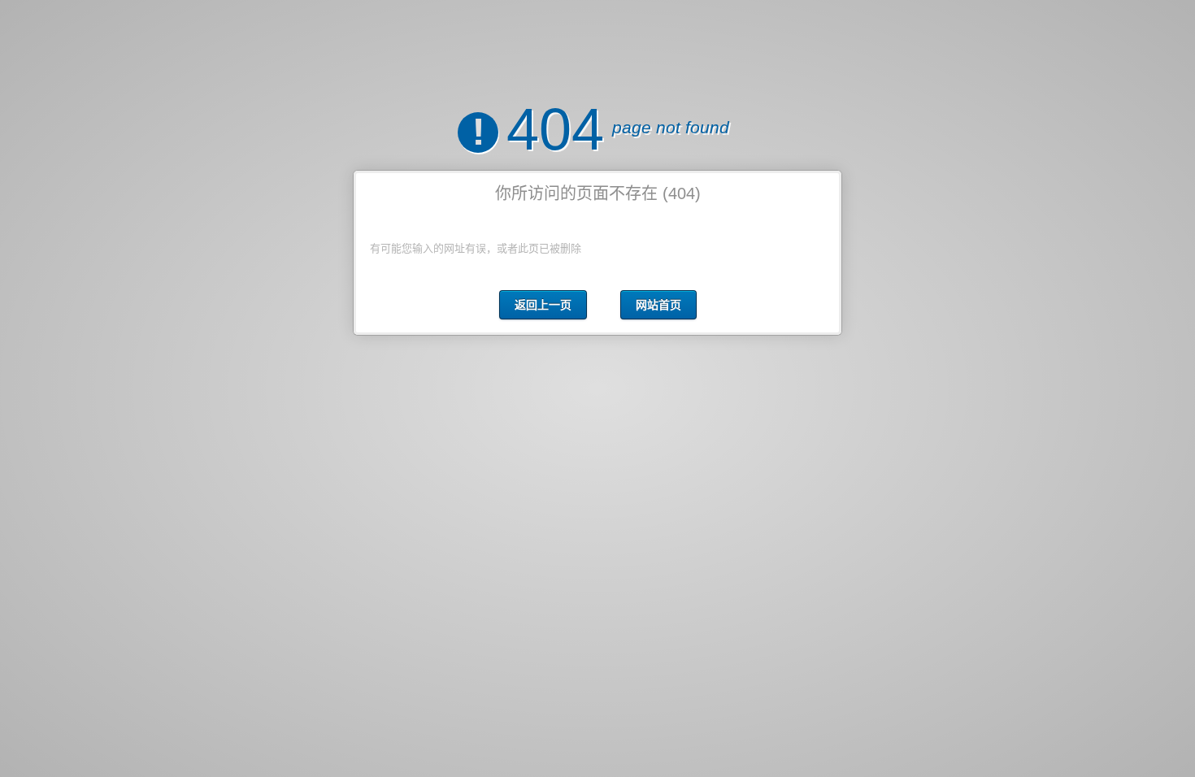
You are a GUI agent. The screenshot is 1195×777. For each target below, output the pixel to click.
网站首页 (658, 304)
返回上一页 (543, 304)
